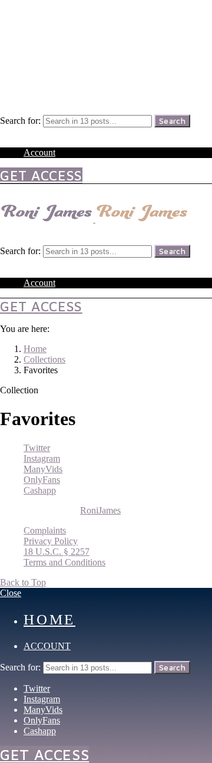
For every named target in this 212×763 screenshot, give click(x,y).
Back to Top (23, 582)
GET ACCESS (41, 175)
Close (10, 593)
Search (172, 121)
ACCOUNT (47, 646)
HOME (49, 619)
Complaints (45, 530)
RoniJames (100, 510)
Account (39, 152)
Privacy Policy (51, 541)
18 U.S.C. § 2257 (57, 552)
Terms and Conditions (64, 562)
